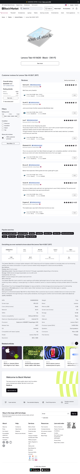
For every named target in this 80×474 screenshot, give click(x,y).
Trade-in (30, 433)
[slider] (3, 116)
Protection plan (32, 431)
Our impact (5, 431)
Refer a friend (31, 427)
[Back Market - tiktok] (7, 442)
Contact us (18, 427)
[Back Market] (10, 8)
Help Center (18, 429)
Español (76, 5)
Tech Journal (44, 427)
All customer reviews (46, 431)
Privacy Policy (57, 440)
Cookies (56, 433)
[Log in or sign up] (73, 8)
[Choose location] (67, 5)
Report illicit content (59, 442)
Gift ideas (43, 433)
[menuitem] (21, 13)
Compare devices (45, 429)
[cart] (76, 8)
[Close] (78, 2)
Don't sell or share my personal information (58, 436)
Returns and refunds (20, 433)
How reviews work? (9, 101)
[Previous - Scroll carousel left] (72, 343)
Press (3, 429)
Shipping (17, 431)
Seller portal (31, 446)
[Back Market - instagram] (3, 442)
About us (4, 427)
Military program (32, 439)
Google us (9, 385)
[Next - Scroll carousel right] (76, 343)
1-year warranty (32, 429)
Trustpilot (4, 439)
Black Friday (44, 435)
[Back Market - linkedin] (3, 445)
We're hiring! (5, 437)
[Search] (21, 8)
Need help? (57, 8)
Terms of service (58, 427)
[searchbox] (32, 8)
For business (66, 8)
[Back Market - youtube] (10, 442)
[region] (40, 357)
